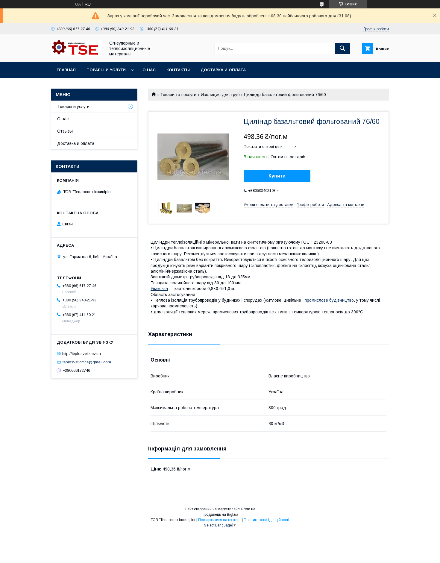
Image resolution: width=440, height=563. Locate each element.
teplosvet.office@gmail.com (87, 362)
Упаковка (159, 288)
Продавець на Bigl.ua (220, 514)
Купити (277, 175)
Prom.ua (248, 509)
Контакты (178, 70)
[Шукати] (342, 48)
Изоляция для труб (220, 94)
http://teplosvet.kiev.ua (81, 353)
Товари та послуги (178, 94)
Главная (66, 70)
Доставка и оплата (223, 70)
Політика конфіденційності (266, 520)
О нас (149, 70)
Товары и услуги (106, 70)
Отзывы (65, 131)
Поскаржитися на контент (219, 520)
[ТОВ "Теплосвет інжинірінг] (76, 54)
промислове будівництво (329, 300)
